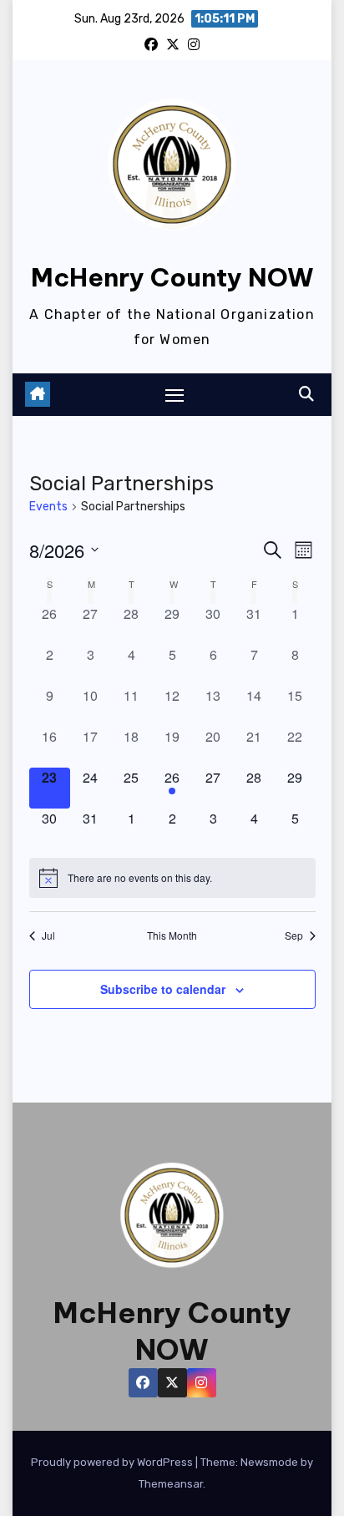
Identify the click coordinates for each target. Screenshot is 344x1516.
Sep (294, 935)
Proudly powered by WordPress (113, 1462)
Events (48, 506)
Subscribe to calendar (162, 989)
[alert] (172, 878)
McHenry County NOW (172, 277)
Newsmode (269, 1462)
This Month (172, 935)
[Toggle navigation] (174, 395)
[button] (306, 394)
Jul (48, 935)
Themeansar (171, 1484)
